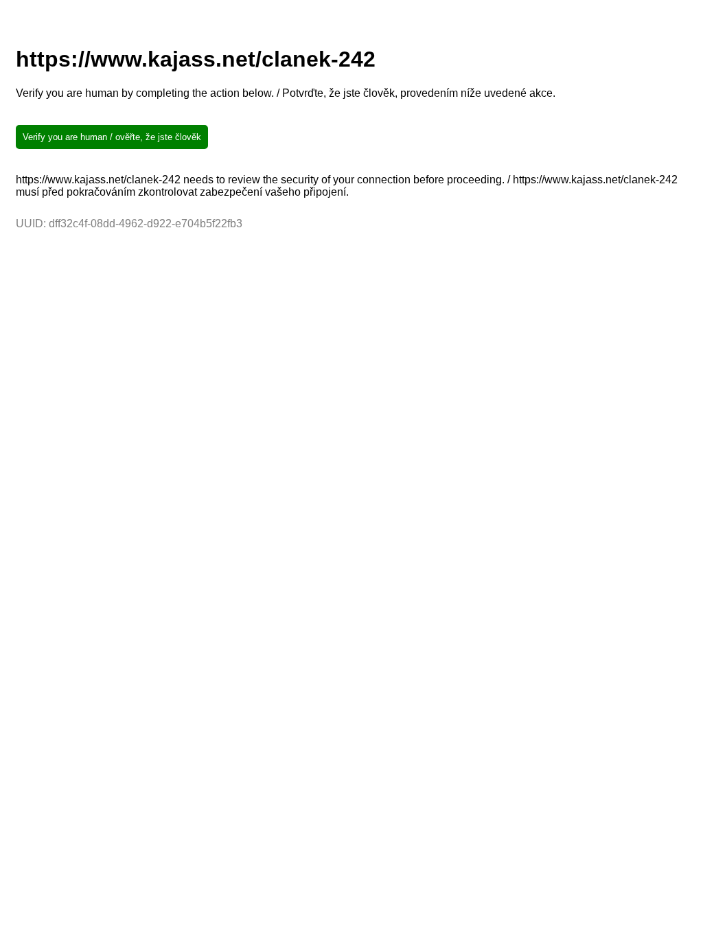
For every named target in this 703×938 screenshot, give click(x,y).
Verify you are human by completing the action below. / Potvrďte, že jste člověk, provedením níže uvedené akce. (285, 93)
